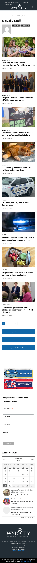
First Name (6, 416)
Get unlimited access (12, 2)
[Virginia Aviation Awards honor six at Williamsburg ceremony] (18, 82)
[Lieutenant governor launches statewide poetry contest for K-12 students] (18, 292)
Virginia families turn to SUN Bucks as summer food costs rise (17, 273)
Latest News (6, 60)
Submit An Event (9, 453)
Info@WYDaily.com (18, 550)
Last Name (6, 424)
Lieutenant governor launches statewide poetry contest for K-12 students (17, 310)
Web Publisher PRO (25, 561)
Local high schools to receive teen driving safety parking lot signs (17, 134)
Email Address (8, 408)
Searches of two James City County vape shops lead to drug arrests (18, 238)
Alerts (4, 200)
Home (3, 16)
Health (4, 270)
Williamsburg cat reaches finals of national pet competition (17, 169)
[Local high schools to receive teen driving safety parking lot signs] (18, 117)
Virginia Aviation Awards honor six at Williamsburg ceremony (17, 99)
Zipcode (5, 432)
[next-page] (15, 323)
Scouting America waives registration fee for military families (18, 64)
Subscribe (8, 4)
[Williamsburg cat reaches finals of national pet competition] (18, 152)
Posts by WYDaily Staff (18, 16)
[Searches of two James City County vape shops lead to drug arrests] (18, 222)
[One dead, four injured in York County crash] (18, 187)
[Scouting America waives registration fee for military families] (18, 47)
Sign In (25, 2)
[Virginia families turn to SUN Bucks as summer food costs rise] (18, 257)
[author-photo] (7, 29)
